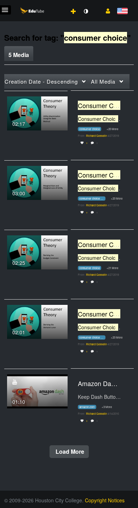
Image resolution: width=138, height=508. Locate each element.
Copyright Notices (105, 500)
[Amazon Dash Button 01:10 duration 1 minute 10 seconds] (37, 390)
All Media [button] (103, 81)
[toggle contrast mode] (85, 11)
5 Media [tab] (18, 55)
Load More (69, 451)
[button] (105, 10)
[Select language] (122, 11)
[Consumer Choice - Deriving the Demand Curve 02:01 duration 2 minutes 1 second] (37, 320)
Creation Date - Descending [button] (41, 81)
